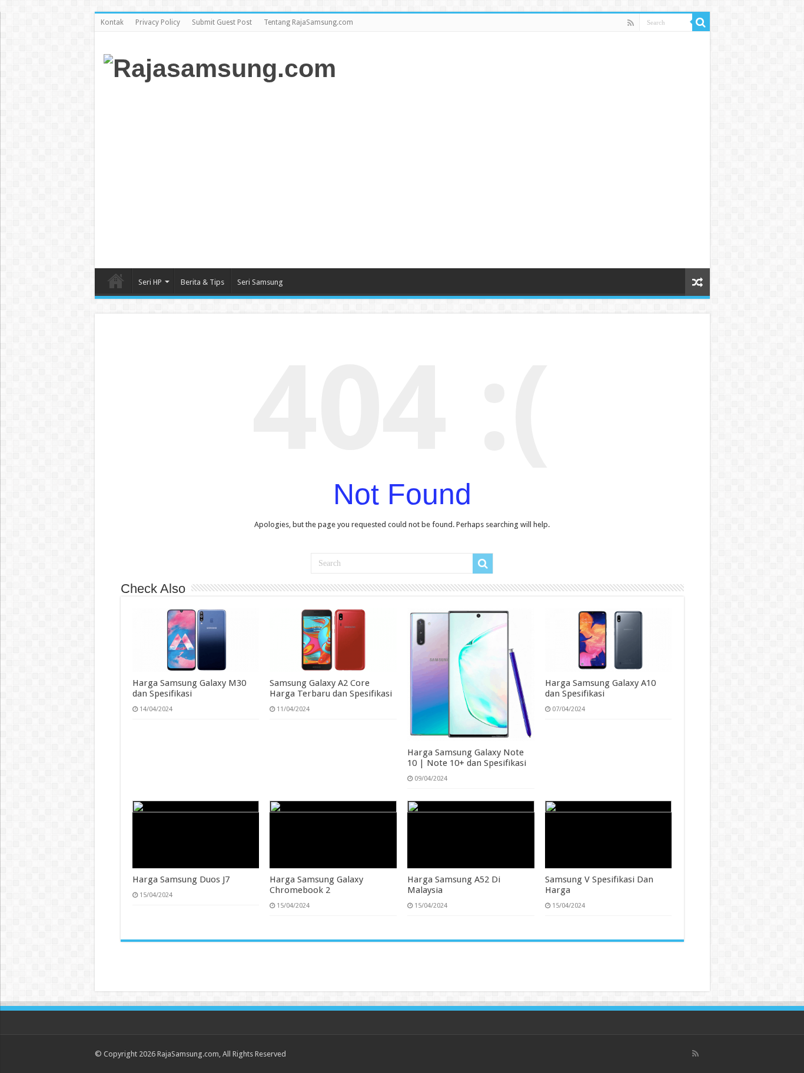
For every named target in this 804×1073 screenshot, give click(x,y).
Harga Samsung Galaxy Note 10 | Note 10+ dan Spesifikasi (466, 757)
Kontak (112, 22)
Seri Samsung (260, 282)
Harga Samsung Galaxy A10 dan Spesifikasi (600, 688)
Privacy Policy (157, 22)
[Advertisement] (487, 174)
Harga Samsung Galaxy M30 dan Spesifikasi (189, 688)
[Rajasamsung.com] (220, 66)
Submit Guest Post (222, 22)
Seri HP (150, 282)
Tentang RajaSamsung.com (308, 22)
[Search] (701, 22)
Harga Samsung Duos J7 (181, 879)
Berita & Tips (202, 282)
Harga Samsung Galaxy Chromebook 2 (316, 884)
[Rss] (630, 23)
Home (116, 280)
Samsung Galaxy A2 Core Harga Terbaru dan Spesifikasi (331, 688)
